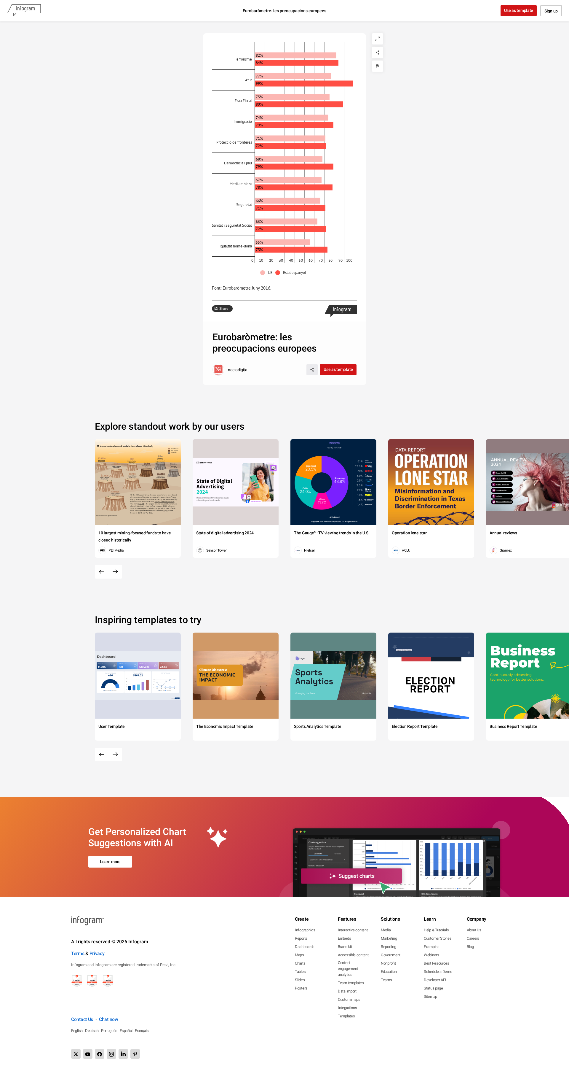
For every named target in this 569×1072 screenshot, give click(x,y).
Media (386, 930)
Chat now (108, 1019)
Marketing (389, 938)
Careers (473, 938)
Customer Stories (437, 938)
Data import (347, 991)
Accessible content (353, 955)
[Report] (377, 66)
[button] (267, 272)
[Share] (377, 52)
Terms (77, 953)
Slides (300, 980)
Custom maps (349, 999)
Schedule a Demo (438, 971)
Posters (301, 988)
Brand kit (345, 946)
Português (109, 1030)
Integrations (347, 1008)
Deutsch (92, 1030)
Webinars (431, 955)
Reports (301, 938)
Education (389, 971)
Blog (470, 946)
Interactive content (352, 930)
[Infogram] (24, 10)
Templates (346, 1016)
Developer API (435, 980)
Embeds (344, 938)
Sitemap (430, 996)
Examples (431, 946)
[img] (295, 55)
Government (390, 955)
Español (126, 1030)
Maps (299, 955)
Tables (300, 971)
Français (142, 1030)
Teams (386, 980)
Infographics (305, 930)
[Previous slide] (101, 571)
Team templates (351, 983)
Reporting (388, 946)
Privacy (97, 953)
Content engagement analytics (348, 968)
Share (223, 308)
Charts (300, 963)
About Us (474, 930)
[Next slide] (115, 571)
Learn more (110, 861)
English (77, 1030)
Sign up (551, 11)
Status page (433, 988)
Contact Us (82, 1019)
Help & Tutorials (436, 930)
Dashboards (304, 946)
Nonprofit (388, 963)
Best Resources (436, 963)
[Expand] (377, 39)
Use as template (518, 10)
